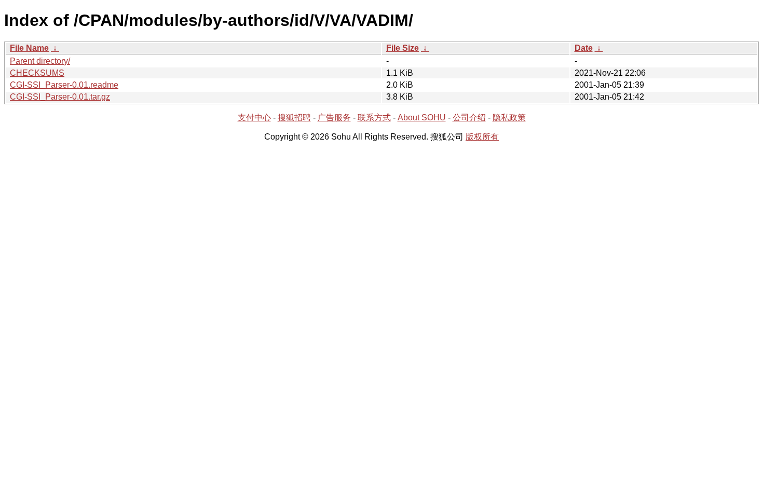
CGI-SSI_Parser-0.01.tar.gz (60, 96)
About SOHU (422, 117)
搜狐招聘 (294, 117)
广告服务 (334, 117)
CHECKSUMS (37, 72)
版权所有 (482, 136)
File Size (402, 48)
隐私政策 (509, 117)
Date (584, 48)
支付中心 (254, 117)
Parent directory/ (40, 61)
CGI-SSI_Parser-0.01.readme (64, 84)
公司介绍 (469, 117)
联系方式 (374, 117)
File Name (29, 48)
